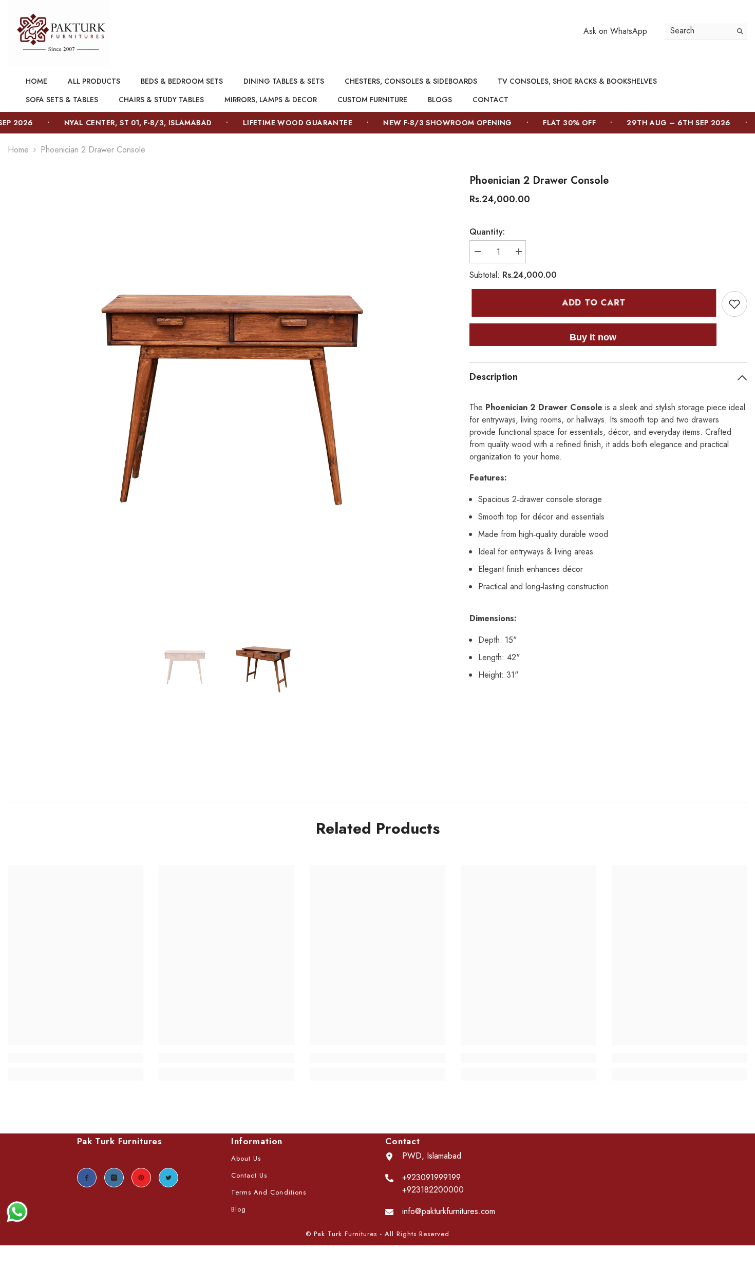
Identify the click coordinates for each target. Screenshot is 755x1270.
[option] (223, 388)
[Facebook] (87, 1177)
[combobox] (698, 31)
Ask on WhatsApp (615, 31)
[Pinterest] (141, 1177)
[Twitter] (168, 1177)
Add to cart (594, 303)
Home (18, 150)
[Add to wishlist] (734, 304)
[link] (75, 1058)
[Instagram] (114, 1177)
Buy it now (593, 337)
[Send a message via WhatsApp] (17, 1212)
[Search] (706, 31)
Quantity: (487, 232)
